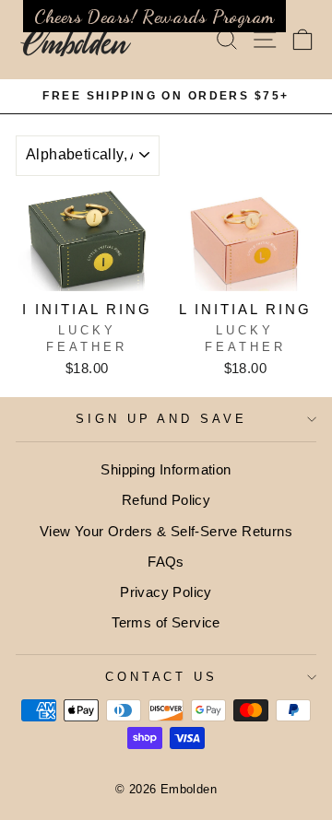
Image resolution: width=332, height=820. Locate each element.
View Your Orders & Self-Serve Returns (166, 531)
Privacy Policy (166, 592)
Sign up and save (162, 419)
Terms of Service (166, 622)
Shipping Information (166, 469)
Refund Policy (166, 500)
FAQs (166, 561)
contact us (162, 677)
